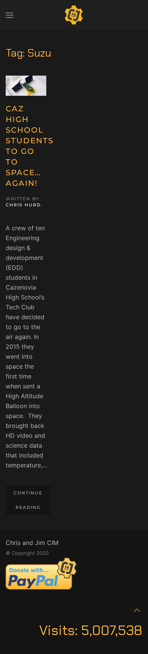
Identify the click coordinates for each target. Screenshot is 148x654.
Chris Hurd (23, 204)
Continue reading (28, 500)
